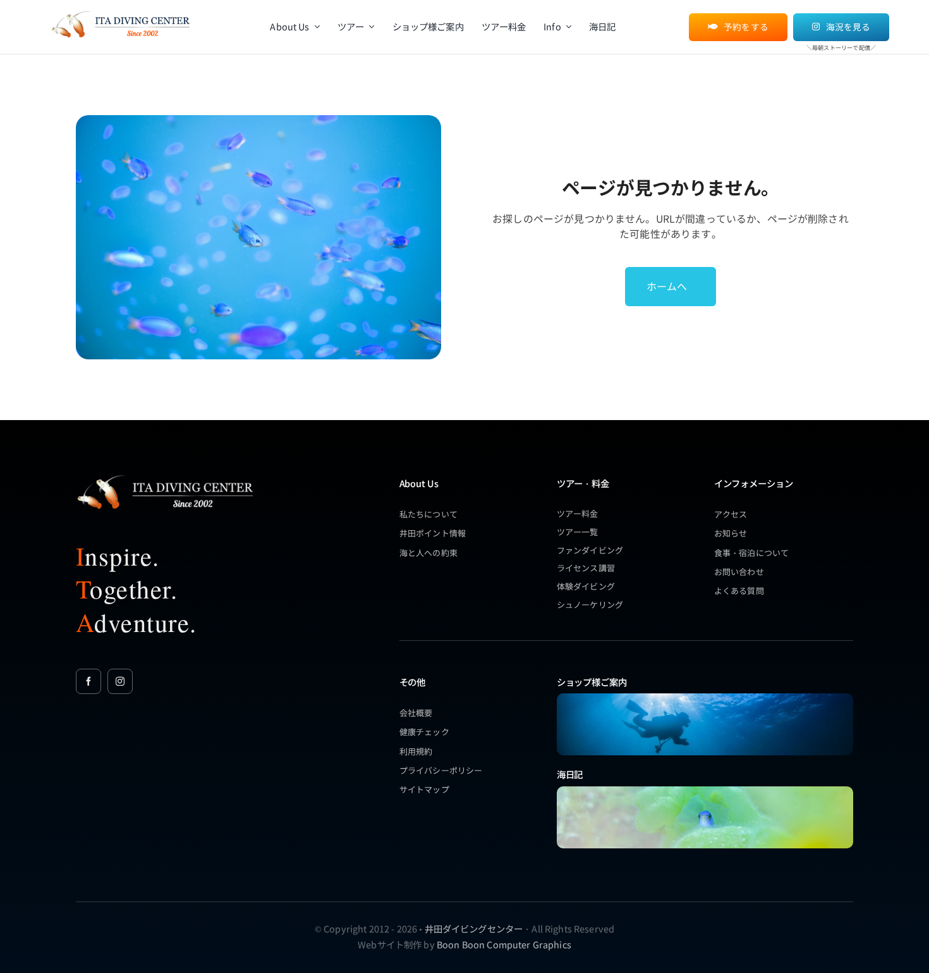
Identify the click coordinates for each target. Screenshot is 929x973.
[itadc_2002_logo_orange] (120, 11)
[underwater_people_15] (705, 697)
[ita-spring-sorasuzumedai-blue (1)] (705, 790)
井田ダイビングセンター (474, 928)
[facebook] (88, 681)
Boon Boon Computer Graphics (504, 944)
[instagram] (120, 681)
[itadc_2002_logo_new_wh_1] (164, 474)
